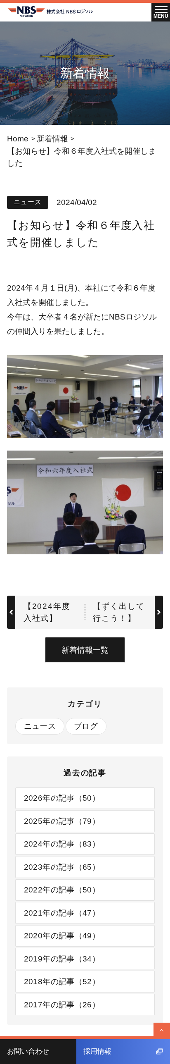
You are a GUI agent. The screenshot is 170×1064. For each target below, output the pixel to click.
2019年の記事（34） (62, 958)
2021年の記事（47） (62, 912)
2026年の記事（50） (62, 797)
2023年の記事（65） (62, 866)
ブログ (86, 725)
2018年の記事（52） (62, 981)
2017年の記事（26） (62, 1004)
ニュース (40, 725)
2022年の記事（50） (62, 889)
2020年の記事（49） (62, 935)
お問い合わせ (28, 1051)
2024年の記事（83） (62, 843)
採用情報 (97, 1051)
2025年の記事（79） (62, 820)
